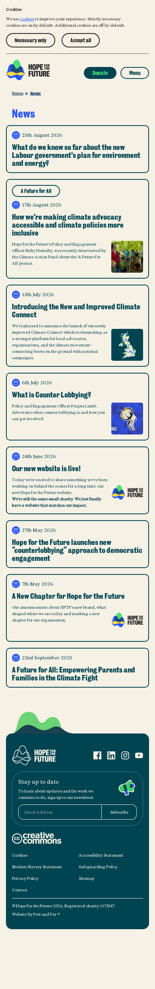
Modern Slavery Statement (37, 866)
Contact (19, 889)
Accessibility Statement (101, 855)
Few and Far (45, 914)
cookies (27, 18)
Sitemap (86, 878)
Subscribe (119, 812)
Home (17, 93)
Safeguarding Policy (98, 866)
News (35, 93)
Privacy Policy (25, 878)
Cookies (19, 855)
